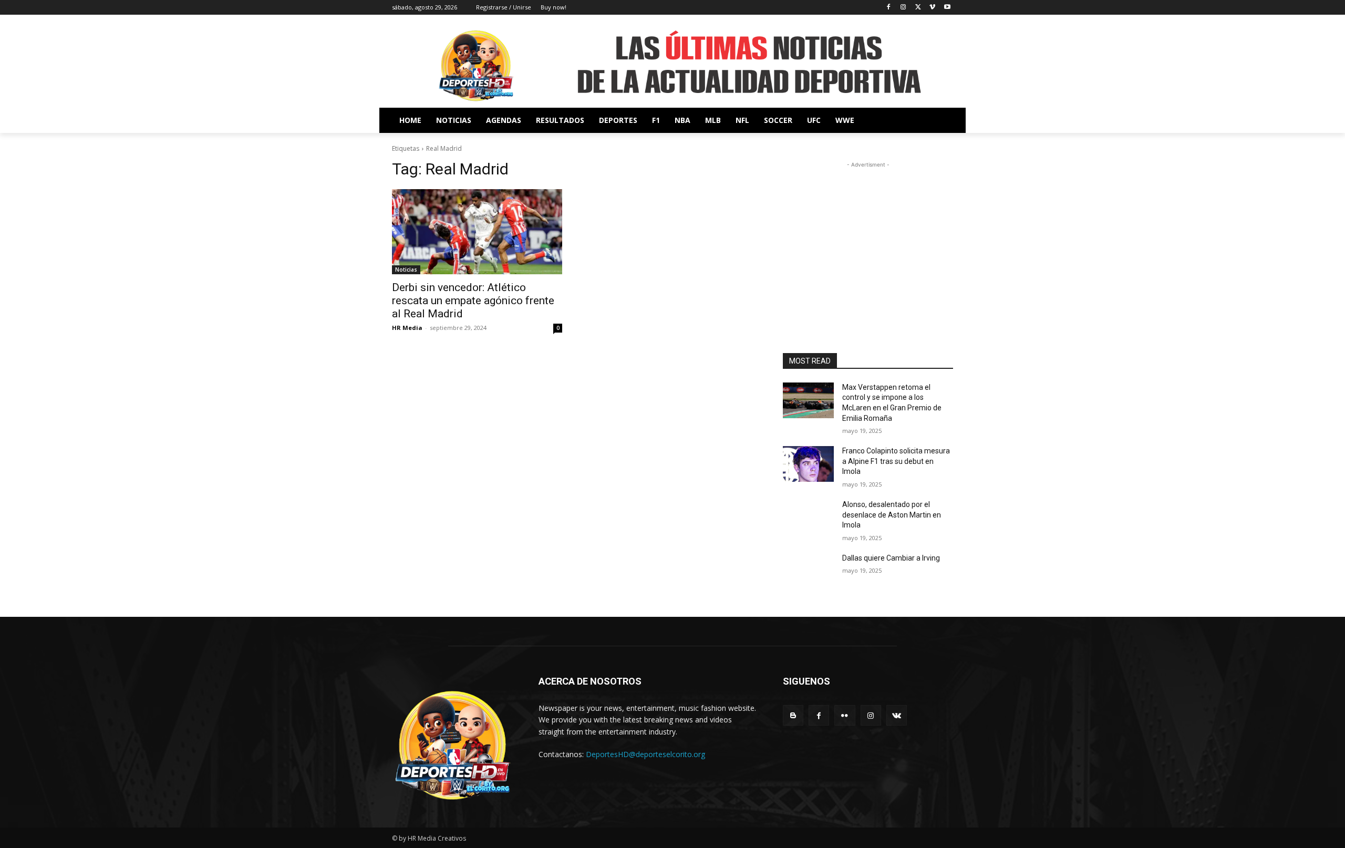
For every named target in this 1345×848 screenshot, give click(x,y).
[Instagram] (903, 8)
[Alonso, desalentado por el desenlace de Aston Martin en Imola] (808, 517)
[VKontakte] (896, 715)
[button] (940, 120)
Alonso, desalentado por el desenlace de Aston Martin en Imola (891, 514)
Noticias (406, 269)
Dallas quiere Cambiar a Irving (891, 558)
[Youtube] (947, 8)
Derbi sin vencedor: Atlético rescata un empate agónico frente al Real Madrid (473, 300)
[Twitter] (918, 8)
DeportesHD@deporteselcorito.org (645, 754)
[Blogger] (793, 715)
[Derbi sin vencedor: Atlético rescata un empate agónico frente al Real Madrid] (477, 231)
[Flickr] (844, 715)
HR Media (407, 328)
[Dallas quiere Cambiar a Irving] (808, 571)
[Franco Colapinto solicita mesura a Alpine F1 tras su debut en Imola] (808, 464)
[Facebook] (889, 8)
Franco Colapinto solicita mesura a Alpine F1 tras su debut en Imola (896, 461)
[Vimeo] (932, 8)
